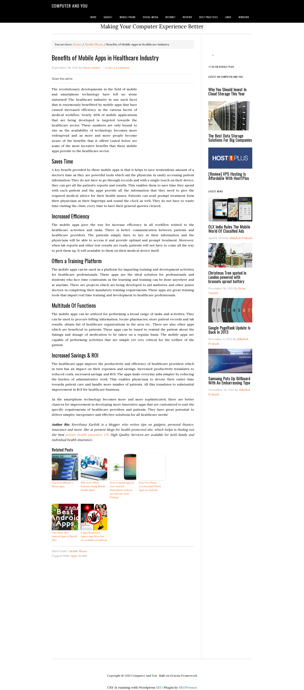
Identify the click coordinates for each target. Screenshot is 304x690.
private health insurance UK (86, 435)
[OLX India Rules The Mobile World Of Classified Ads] (230, 210)
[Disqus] (123, 609)
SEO (159, 687)
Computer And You (70, 5)
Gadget (108, 17)
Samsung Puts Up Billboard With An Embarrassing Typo (229, 380)
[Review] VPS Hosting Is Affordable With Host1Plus (228, 176)
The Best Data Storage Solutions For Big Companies (230, 137)
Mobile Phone (128, 17)
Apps (74, 555)
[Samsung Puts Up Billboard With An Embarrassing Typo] (230, 362)
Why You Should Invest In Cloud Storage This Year (227, 91)
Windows (244, 17)
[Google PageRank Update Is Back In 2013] (230, 311)
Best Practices (208, 17)
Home (77, 44)
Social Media (150, 17)
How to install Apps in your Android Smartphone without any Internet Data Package (122, 490)
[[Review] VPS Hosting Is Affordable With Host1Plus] (230, 160)
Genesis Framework (183, 675)
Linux (228, 17)
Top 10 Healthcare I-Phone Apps (63, 484)
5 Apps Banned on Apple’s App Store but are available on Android (94, 536)
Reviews (187, 17)
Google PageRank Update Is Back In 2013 (229, 329)
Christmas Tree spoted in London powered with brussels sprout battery (227, 276)
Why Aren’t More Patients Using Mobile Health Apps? (93, 486)
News (93, 17)
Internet (170, 17)
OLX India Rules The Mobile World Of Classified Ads (229, 228)
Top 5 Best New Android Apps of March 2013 (64, 536)
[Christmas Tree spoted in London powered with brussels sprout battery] (230, 257)
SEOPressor (188, 687)
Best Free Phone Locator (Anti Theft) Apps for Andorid (150, 486)
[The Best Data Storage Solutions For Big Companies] (230, 117)
